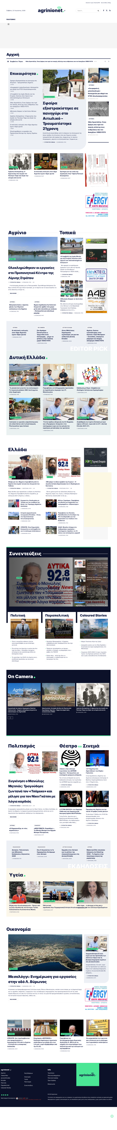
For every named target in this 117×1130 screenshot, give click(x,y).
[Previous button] (9, 717)
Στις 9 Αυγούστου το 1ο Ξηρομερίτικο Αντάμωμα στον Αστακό (46, 852)
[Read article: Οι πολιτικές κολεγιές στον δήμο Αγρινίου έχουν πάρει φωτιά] (45, 161)
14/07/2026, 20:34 (14, 912)
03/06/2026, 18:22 (65, 1051)
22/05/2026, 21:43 (63, 535)
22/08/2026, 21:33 (61, 142)
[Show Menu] (8, 24)
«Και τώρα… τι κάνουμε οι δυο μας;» (90, 905)
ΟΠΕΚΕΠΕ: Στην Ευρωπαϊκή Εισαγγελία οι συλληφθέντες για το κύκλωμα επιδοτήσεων (31, 529)
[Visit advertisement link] (97, 170)
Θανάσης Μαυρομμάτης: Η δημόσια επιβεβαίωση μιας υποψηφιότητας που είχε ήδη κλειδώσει (60, 643)
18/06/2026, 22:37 (82, 908)
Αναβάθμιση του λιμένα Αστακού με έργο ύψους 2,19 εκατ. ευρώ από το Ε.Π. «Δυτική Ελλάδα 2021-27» (92, 424)
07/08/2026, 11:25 (26, 282)
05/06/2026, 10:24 (26, 533)
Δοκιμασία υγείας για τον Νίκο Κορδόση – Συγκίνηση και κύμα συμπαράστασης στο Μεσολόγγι (93, 646)
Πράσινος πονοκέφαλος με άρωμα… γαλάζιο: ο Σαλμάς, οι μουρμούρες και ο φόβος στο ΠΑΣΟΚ (59, 650)
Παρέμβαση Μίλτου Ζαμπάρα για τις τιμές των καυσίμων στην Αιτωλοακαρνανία (24, 632)
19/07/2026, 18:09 (51, 636)
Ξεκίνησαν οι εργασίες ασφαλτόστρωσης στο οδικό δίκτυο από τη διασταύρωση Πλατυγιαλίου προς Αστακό (23, 424)
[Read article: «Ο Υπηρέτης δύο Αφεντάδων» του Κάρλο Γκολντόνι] (97, 758)
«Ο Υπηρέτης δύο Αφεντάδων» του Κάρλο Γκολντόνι (94, 771)
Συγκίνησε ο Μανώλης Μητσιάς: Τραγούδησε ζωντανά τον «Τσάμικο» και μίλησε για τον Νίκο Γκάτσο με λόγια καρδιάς (40, 592)
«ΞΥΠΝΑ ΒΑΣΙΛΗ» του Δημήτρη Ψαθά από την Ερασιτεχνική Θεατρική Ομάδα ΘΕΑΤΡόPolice (70, 811)
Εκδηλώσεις (66, 251)
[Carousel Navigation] (58, 717)
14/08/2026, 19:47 (39, 176)
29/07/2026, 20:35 (48, 430)
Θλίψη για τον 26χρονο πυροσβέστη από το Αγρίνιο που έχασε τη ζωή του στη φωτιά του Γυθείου (24, 484)
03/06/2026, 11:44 (91, 1044)
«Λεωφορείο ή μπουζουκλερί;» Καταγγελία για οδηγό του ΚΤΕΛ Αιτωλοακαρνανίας (49, 61)
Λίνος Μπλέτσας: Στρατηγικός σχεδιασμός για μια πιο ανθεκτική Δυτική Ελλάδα (70, 335)
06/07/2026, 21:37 (39, 835)
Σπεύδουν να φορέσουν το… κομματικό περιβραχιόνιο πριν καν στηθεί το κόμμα (59, 632)
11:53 (12, 113)
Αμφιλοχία (14, 383)
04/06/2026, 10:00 (39, 1049)
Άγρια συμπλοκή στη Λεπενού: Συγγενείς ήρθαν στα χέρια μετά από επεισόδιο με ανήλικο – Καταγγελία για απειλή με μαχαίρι (45, 309)
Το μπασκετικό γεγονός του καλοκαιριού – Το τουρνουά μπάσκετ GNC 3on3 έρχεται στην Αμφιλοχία (24, 390)
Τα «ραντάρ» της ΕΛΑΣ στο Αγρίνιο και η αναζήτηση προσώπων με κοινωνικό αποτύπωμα (24, 659)
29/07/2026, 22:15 (82, 392)
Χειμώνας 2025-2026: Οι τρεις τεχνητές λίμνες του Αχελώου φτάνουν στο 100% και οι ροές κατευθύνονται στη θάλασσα (93, 653)
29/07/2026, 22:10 (14, 428)
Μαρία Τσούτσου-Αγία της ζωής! (91, 641)
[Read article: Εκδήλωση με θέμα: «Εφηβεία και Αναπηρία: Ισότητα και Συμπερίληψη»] (92, 375)
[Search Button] (99, 10)
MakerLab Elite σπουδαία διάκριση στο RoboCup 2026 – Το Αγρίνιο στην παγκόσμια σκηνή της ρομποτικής (96, 854)
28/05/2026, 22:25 (91, 787)
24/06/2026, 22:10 (26, 508)
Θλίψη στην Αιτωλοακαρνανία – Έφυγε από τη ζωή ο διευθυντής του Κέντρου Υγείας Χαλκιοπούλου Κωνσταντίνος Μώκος (24, 907)
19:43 (12, 108)
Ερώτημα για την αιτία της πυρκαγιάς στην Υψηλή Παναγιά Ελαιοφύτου (71, 174)
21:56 (12, 99)
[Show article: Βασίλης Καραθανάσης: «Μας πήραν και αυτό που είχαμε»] (79, 578)
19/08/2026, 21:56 (65, 276)
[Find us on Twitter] (106, 10)
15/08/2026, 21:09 (13, 180)
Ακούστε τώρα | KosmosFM (93, 2)
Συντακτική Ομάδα (49, 142)
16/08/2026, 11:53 (78, 313)
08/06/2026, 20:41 (12, 1049)
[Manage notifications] (112, 1116)
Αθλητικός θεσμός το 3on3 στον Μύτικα (23, 111)
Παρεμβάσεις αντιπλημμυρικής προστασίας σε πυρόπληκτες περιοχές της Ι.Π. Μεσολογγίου (58, 390)
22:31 (12, 91)
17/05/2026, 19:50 (64, 827)
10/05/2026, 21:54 (91, 825)
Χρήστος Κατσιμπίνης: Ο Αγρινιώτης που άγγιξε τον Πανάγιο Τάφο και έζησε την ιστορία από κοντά (23, 118)
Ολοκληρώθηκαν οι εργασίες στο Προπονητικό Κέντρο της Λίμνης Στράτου (31, 273)
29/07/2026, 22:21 (93, 560)
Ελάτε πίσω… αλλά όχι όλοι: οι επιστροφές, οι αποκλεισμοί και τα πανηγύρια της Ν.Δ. (57, 657)
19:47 (12, 128)
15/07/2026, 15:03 (64, 488)
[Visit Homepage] (52, 10)
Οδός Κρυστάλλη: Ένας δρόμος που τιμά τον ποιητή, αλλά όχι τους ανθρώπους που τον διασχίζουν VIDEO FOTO (24, 104)
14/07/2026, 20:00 (67, 858)
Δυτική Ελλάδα (49, 97)
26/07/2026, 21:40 (93, 586)
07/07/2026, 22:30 (86, 636)
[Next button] (12, 717)
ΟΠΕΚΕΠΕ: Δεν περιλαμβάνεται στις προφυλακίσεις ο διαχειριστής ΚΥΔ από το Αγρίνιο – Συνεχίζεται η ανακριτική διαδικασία (18, 1042)
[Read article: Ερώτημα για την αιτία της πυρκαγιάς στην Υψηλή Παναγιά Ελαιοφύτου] (71, 161)
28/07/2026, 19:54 (42, 343)
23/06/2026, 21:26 (63, 506)
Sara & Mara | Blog (106, 2)
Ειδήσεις (37, 825)
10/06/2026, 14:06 (25, 521)
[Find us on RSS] (110, 11)
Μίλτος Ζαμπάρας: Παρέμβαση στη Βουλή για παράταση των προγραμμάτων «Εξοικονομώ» (68, 502)
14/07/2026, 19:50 (14, 832)
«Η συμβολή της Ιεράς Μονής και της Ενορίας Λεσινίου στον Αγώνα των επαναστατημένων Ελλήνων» (22, 96)
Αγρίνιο (91, 85)
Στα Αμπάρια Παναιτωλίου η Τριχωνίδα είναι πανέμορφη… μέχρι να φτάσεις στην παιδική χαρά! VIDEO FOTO (57, 709)
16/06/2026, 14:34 (67, 341)
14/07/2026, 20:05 (42, 856)
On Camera (13, 167)
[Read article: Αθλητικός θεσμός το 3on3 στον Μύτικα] (71, 288)
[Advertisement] (58, 35)
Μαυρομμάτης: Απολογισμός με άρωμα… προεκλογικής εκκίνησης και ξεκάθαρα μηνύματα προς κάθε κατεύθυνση (91, 709)
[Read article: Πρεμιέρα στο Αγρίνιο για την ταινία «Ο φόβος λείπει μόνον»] (97, 799)
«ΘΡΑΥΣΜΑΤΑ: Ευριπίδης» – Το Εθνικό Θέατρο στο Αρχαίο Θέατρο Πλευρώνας (45, 830)
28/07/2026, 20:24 (17, 636)
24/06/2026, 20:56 (65, 787)
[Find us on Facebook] (103, 11)
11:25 (12, 135)
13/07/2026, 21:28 (91, 860)
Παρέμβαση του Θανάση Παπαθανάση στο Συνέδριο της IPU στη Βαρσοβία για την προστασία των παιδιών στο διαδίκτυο (68, 516)
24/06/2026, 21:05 (27, 986)
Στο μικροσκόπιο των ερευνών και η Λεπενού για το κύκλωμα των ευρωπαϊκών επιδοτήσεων (97, 1040)
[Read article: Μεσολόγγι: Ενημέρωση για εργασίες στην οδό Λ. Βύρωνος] (45, 952)
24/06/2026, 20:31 (91, 977)
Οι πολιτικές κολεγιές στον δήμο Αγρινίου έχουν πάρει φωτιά (20, 332)
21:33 (12, 84)
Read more (14, 293)
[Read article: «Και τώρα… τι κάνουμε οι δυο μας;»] (92, 892)
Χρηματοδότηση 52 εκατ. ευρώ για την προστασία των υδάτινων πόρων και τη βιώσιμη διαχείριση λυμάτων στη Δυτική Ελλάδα (96, 958)
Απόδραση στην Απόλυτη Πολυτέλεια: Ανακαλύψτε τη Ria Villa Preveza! (93, 632)
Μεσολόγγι (13, 968)
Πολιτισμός (10, 19)
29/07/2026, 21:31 (93, 575)
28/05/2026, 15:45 (92, 343)
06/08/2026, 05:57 (65, 178)
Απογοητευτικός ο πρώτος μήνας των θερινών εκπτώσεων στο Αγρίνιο (18, 307)
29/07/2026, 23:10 (26, 488)
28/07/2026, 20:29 (82, 428)
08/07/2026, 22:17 (48, 910)
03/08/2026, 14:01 (39, 315)
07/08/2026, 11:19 (14, 311)
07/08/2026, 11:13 (17, 858)
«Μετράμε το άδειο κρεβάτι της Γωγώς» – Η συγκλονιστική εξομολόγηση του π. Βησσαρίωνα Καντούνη (63, 484)
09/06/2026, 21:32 (63, 523)
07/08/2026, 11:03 (48, 394)
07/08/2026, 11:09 (14, 394)
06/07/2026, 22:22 (93, 603)
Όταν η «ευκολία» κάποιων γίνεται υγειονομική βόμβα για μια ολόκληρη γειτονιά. (23, 643)
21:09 (12, 121)
